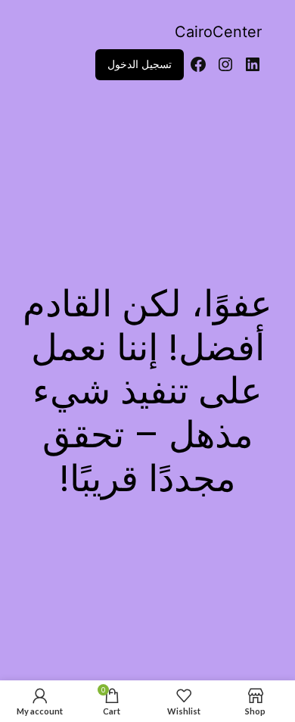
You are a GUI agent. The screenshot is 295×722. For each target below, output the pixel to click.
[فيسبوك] (198, 64)
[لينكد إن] (253, 64)
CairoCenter (218, 32)
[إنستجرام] (225, 64)
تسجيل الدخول (139, 64)
